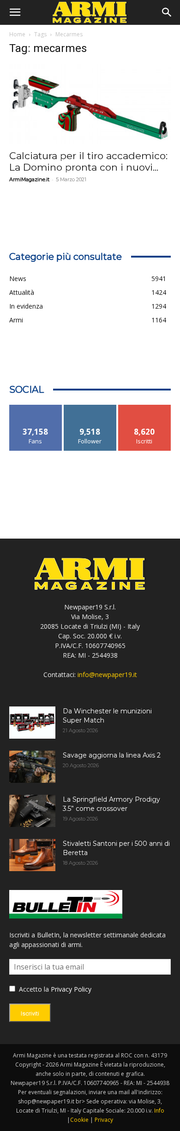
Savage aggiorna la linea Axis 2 (112, 755)
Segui (90, 408)
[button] (15, 12)
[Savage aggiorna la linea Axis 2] (32, 767)
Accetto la (33, 989)
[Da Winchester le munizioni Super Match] (32, 722)
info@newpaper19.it (107, 674)
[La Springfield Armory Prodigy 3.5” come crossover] (32, 811)
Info (159, 1110)
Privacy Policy (71, 989)
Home (17, 34)
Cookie (79, 1120)
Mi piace (35, 408)
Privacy (104, 1120)
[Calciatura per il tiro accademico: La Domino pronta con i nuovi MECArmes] (90, 104)
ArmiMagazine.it (29, 179)
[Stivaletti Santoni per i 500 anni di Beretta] (32, 855)
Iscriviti (144, 408)
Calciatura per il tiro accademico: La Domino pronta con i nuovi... (88, 161)
